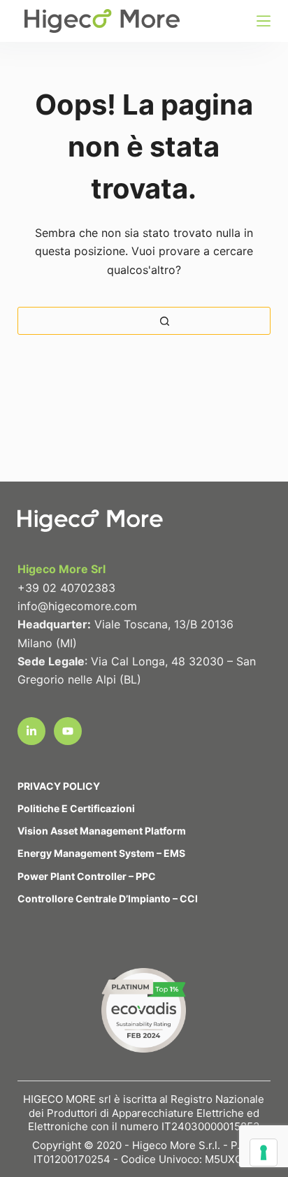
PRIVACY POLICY (58, 786)
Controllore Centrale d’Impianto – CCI (107, 898)
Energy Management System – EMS (101, 853)
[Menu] (264, 21)
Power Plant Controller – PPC (86, 876)
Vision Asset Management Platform (101, 831)
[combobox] (28, 321)
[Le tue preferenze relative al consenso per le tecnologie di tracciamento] (263, 1152)
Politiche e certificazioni (76, 808)
